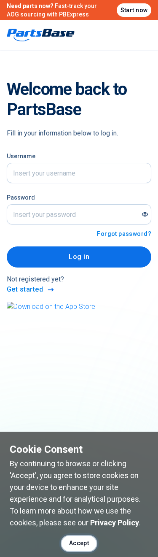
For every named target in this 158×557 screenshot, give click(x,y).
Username (21, 156)
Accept (79, 543)
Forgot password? (124, 233)
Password (21, 197)
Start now (134, 10)
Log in (79, 257)
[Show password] (145, 214)
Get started (25, 289)
